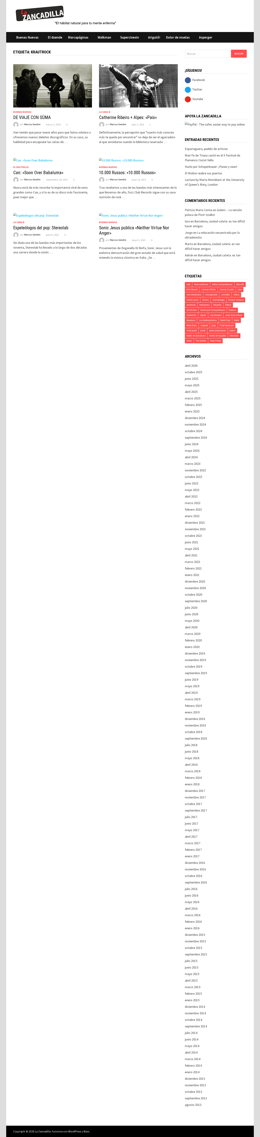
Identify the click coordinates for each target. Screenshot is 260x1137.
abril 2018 (191, 765)
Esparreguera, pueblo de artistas (206, 149)
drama (205, 299)
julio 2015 (191, 961)
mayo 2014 (192, 1046)
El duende (55, 37)
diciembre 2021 (195, 522)
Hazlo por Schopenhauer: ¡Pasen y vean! (211, 167)
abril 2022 (191, 496)
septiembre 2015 (196, 954)
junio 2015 (191, 967)
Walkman (104, 37)
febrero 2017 (193, 850)
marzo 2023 (192, 464)
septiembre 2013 (196, 1098)
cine (240, 289)
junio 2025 (191, 379)
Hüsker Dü (191, 315)
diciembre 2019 (195, 653)
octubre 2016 (193, 876)
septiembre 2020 (196, 601)
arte (188, 284)
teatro (232, 330)
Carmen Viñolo (208, 289)
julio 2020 (191, 608)
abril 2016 (191, 908)
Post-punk (192, 330)
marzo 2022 (192, 503)
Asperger (205, 37)
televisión (234, 335)
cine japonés (211, 294)
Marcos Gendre (32, 124)
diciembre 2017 (195, 791)
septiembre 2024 (196, 437)
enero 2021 (192, 575)
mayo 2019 (192, 686)
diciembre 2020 (195, 581)
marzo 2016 (192, 915)
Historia (232, 310)
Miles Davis (192, 325)
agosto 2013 (193, 1105)
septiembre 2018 (196, 738)
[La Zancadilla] (66, 15)
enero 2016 (192, 928)
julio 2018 (191, 745)
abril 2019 (191, 693)
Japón (203, 315)
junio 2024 (191, 444)
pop (214, 325)
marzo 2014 (192, 1059)
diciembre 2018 (195, 719)
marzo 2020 (192, 634)
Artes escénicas (201, 284)
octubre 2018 (193, 732)
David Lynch (192, 299)
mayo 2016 (192, 902)
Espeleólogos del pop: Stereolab (40, 227)
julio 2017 (191, 817)
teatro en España (217, 335)
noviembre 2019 (195, 660)
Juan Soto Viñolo (233, 315)
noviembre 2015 (195, 941)
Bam (86, 1131)
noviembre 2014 (195, 1013)
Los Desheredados (208, 320)
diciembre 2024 (195, 418)
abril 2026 (191, 366)
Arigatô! (154, 37)
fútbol (228, 304)
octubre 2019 (193, 666)
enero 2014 (192, 1072)
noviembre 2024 (195, 424)
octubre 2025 (193, 372)
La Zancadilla (43, 1131)
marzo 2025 (192, 398)
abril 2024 (191, 457)
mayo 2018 (192, 758)
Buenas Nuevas (27, 37)
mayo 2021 (192, 549)
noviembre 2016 (195, 869)
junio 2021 (191, 542)
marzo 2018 (192, 771)
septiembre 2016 (196, 882)
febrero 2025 (193, 405)
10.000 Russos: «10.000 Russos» (127, 172)
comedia (225, 294)
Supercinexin (129, 37)
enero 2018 (192, 784)
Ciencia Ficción (226, 289)
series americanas (217, 330)
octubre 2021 (193, 536)
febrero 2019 (193, 706)
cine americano (194, 294)
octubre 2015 (193, 948)
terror (189, 340)
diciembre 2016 (195, 863)
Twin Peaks (215, 340)
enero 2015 (192, 1000)
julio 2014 (191, 1033)
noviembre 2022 (195, 470)
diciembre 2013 (195, 1079)
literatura (191, 320)
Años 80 (240, 284)
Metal (236, 320)
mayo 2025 (192, 385)
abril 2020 (191, 627)
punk (202, 330)
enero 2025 (192, 411)
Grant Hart (192, 310)
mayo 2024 (192, 451)
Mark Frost (225, 320)
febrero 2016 (193, 922)
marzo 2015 (192, 987)
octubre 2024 (193, 431)
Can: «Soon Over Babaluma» (38, 172)
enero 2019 (192, 712)
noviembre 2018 (195, 725)
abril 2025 (191, 392)
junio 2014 (191, 1039)
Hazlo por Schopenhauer (212, 310)
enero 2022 (192, 516)
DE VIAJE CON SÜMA (32, 117)
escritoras (191, 304)
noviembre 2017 (195, 797)
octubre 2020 (193, 594)
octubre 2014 (193, 1020)
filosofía (217, 304)
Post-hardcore (227, 325)
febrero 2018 (193, 778)
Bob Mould (192, 289)
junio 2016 (191, 895)
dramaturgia (218, 299)
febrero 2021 (193, 568)
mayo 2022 (192, 490)
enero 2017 (192, 856)
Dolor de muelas (178, 37)
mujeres (204, 325)
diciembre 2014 (195, 1007)
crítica (236, 294)
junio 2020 (191, 614)
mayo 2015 (192, 974)
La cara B (104, 112)
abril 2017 (191, 836)
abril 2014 (191, 1052)
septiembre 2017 (196, 810)
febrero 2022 (193, 509)
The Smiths (201, 340)
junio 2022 (191, 483)
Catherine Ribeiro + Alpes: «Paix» (128, 117)
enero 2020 (192, 647)
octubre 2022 (193, 477)
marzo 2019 (192, 699)
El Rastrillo (21, 167)
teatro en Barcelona (196, 335)
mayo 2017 (192, 830)
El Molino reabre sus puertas (203, 173)
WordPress (74, 1131)
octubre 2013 (193, 1092)
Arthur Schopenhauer (222, 284)
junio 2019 (191, 679)
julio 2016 (191, 889)
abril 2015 (191, 980)
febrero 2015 (193, 993)
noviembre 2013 (195, 1085)
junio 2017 (191, 823)
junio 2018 (191, 751)
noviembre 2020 (195, 588)
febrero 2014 (193, 1065)
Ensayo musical (235, 299)
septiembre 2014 (196, 1026)
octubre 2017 (193, 804)
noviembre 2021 (195, 529)
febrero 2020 (193, 640)
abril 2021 (191, 555)
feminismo (205, 304)
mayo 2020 (192, 621)
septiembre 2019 (196, 673)
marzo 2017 (192, 843)
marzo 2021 (192, 562)
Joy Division (216, 315)
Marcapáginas (78, 37)
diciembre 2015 (195, 935)
